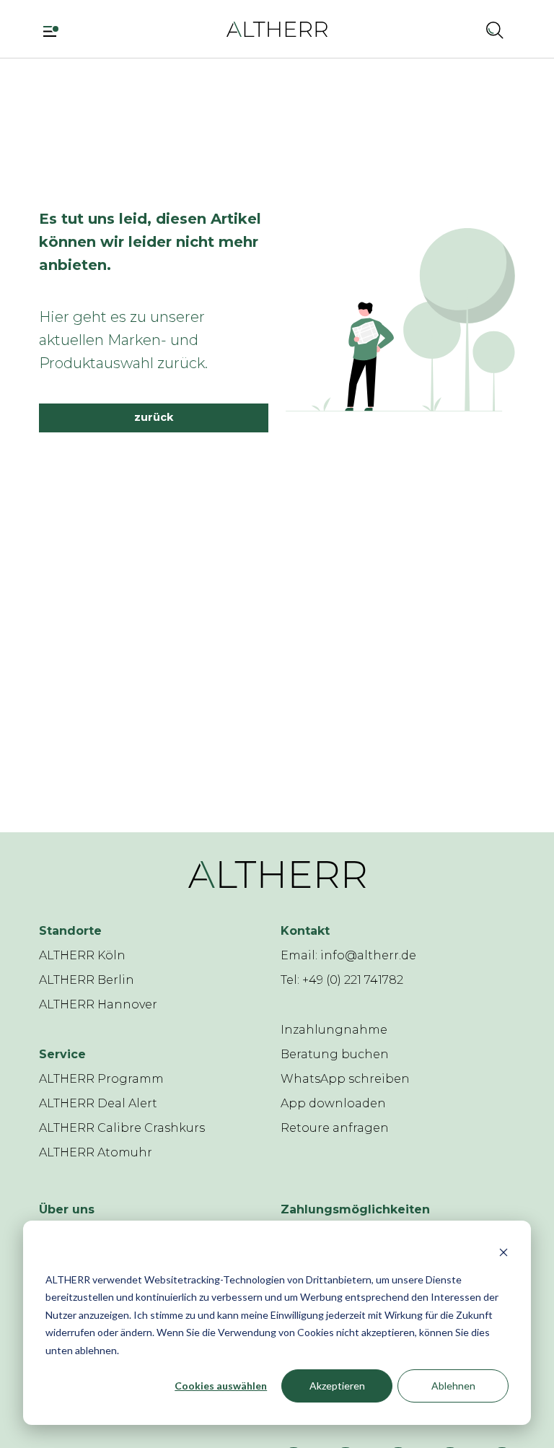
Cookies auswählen (221, 1385)
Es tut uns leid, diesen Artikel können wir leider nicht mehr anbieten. (150, 242)
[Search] (495, 29)
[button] (456, 29)
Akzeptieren (337, 1385)
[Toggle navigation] (56, 29)
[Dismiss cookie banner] (503, 1252)
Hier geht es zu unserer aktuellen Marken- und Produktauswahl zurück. (123, 340)
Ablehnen (453, 1385)
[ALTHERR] (277, 28)
